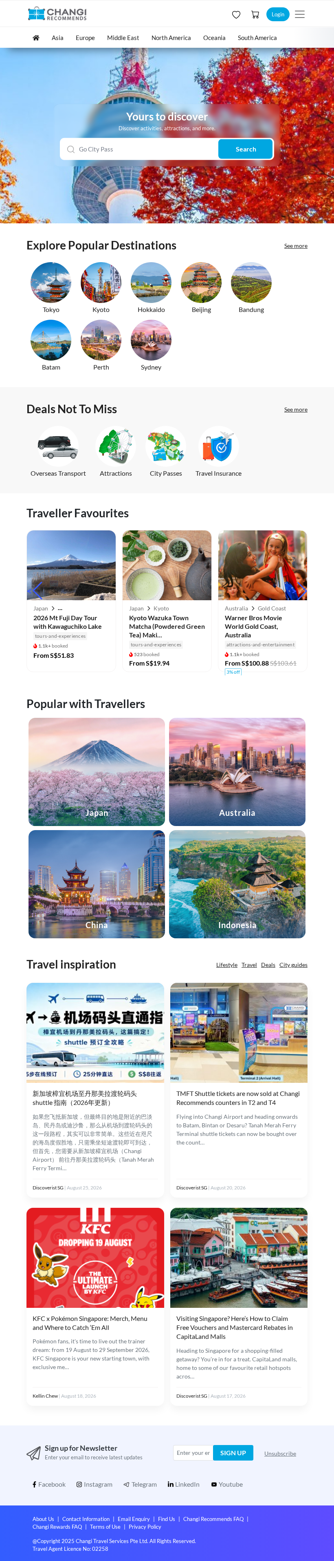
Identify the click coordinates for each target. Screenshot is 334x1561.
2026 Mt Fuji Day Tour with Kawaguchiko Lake (67, 622)
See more (296, 245)
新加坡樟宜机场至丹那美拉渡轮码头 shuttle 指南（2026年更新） (85, 1097)
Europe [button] (85, 37)
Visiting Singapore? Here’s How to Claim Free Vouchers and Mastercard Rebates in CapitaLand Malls (234, 1327)
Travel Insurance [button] (219, 473)
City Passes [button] (166, 473)
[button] (235, 14)
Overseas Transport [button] (58, 473)
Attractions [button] (116, 473)
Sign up (233, 1452)
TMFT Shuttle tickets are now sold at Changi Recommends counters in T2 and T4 (238, 1097)
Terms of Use (105, 1526)
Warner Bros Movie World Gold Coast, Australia (253, 626)
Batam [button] (51, 367)
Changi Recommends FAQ (213, 1519)
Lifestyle (226, 964)
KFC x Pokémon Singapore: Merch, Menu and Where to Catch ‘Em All (90, 1322)
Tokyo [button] (51, 309)
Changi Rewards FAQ (57, 1526)
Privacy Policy (145, 1526)
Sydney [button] (151, 367)
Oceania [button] (214, 37)
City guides (293, 964)
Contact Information (86, 1519)
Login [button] (278, 14)
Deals (268, 964)
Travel (249, 964)
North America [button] (171, 37)
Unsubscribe (280, 1453)
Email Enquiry (134, 1519)
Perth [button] (101, 367)
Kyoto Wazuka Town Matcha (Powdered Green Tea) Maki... (167, 626)
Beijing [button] (201, 309)
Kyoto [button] (101, 309)
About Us (43, 1519)
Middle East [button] (123, 37)
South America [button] (257, 37)
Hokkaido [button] (151, 309)
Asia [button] (58, 37)
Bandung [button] (251, 309)
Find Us (166, 1519)
